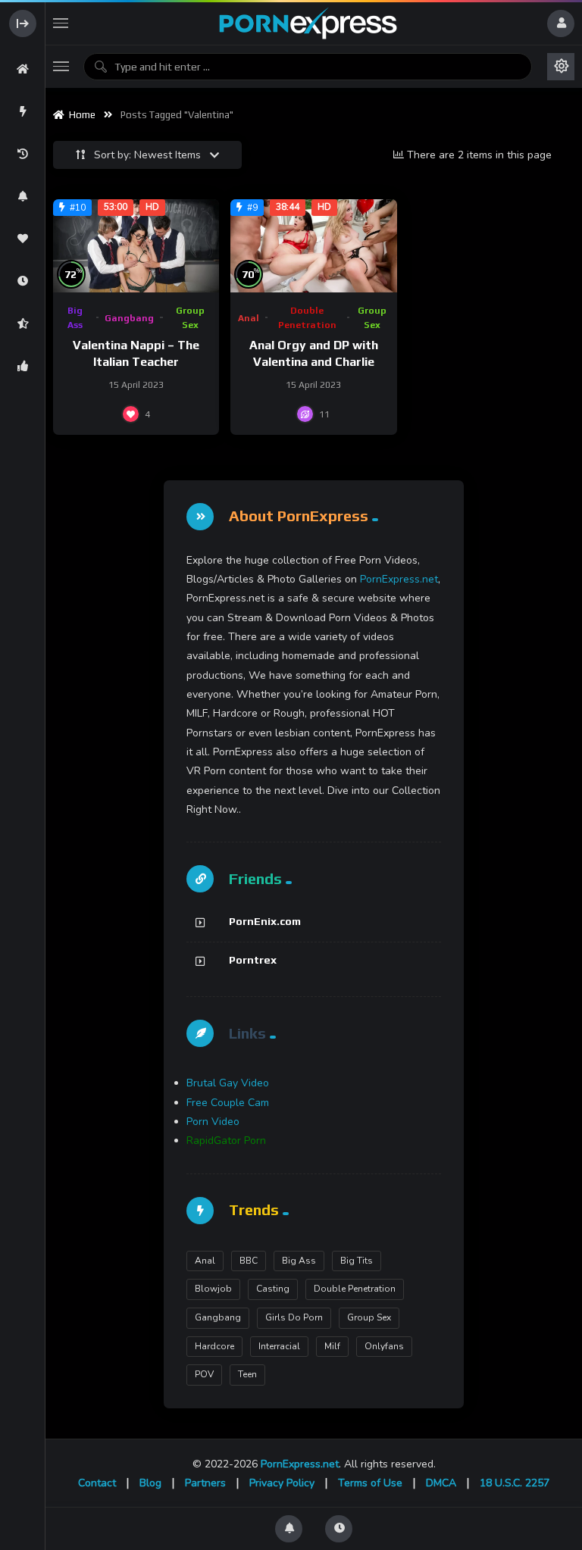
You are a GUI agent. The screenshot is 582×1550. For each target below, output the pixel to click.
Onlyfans (384, 1346)
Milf (332, 1346)
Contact (97, 1483)
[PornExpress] (307, 23)
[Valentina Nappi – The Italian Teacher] (136, 245)
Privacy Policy (281, 1483)
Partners (205, 1483)
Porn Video (212, 1121)
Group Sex (190, 317)
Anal (248, 318)
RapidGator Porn (226, 1140)
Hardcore (214, 1346)
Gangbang (129, 318)
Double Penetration (307, 317)
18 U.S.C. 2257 (514, 1483)
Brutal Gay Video (227, 1083)
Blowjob (213, 1289)
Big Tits (356, 1261)
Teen (247, 1374)
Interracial (279, 1346)
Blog (150, 1483)
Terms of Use (370, 1483)
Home (79, 114)
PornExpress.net (399, 579)
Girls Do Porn (294, 1317)
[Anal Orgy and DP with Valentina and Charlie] (313, 245)
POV (204, 1374)
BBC (248, 1261)
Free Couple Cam (227, 1102)
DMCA (441, 1483)
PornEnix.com (265, 921)
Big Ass (75, 317)
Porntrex (253, 960)
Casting (272, 1289)
